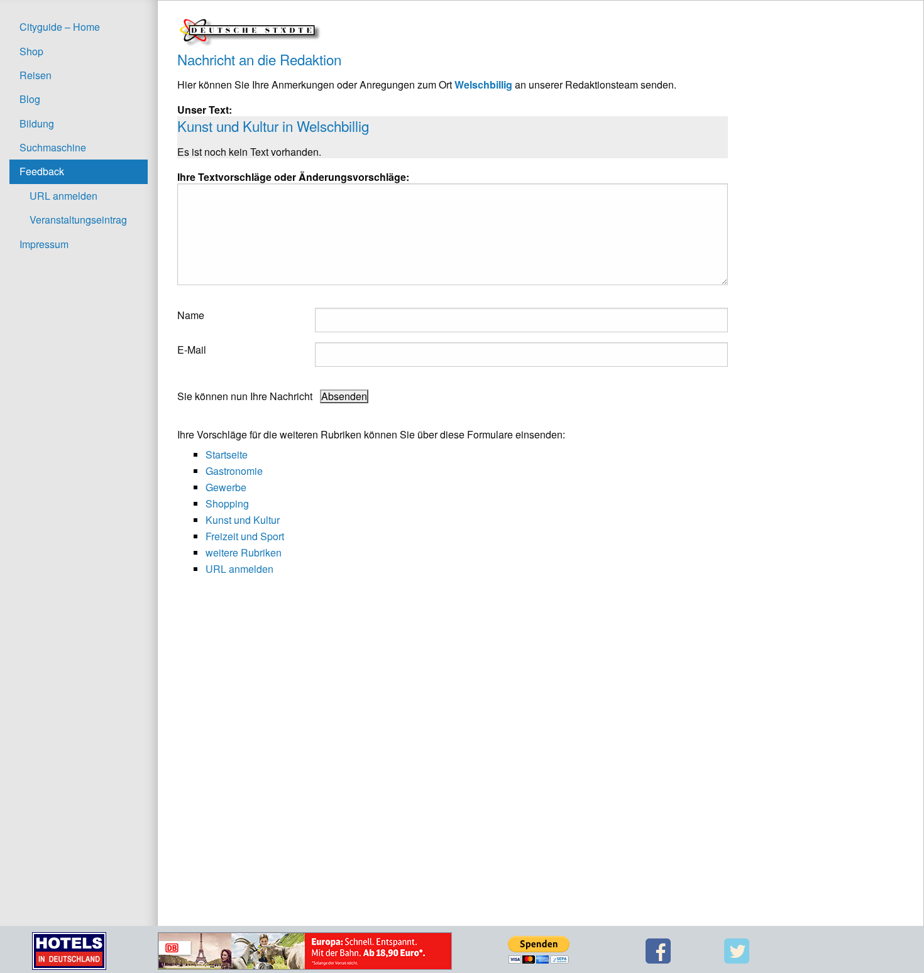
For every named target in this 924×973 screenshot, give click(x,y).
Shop (31, 51)
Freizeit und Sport (245, 536)
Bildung (36, 123)
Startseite (227, 454)
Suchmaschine (52, 147)
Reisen (35, 75)
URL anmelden (63, 195)
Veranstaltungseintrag (78, 219)
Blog (29, 99)
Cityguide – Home (59, 26)
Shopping (227, 503)
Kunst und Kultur (243, 520)
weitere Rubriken (244, 552)
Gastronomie (234, 471)
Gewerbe (226, 487)
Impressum (44, 244)
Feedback (41, 171)
